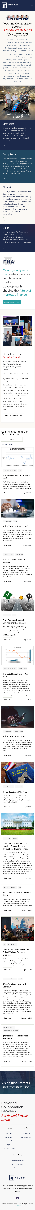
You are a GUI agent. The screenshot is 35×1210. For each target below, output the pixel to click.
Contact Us (26, 1133)
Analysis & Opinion (17, 1160)
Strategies (8, 1133)
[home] (10, 5)
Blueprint (9, 1141)
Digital (9, 1145)
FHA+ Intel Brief (17, 1164)
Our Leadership (26, 1137)
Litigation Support (9, 1148)
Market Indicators (17, 1168)
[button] (31, 5)
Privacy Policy (17, 1205)
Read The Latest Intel (11, 302)
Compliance (9, 1137)
